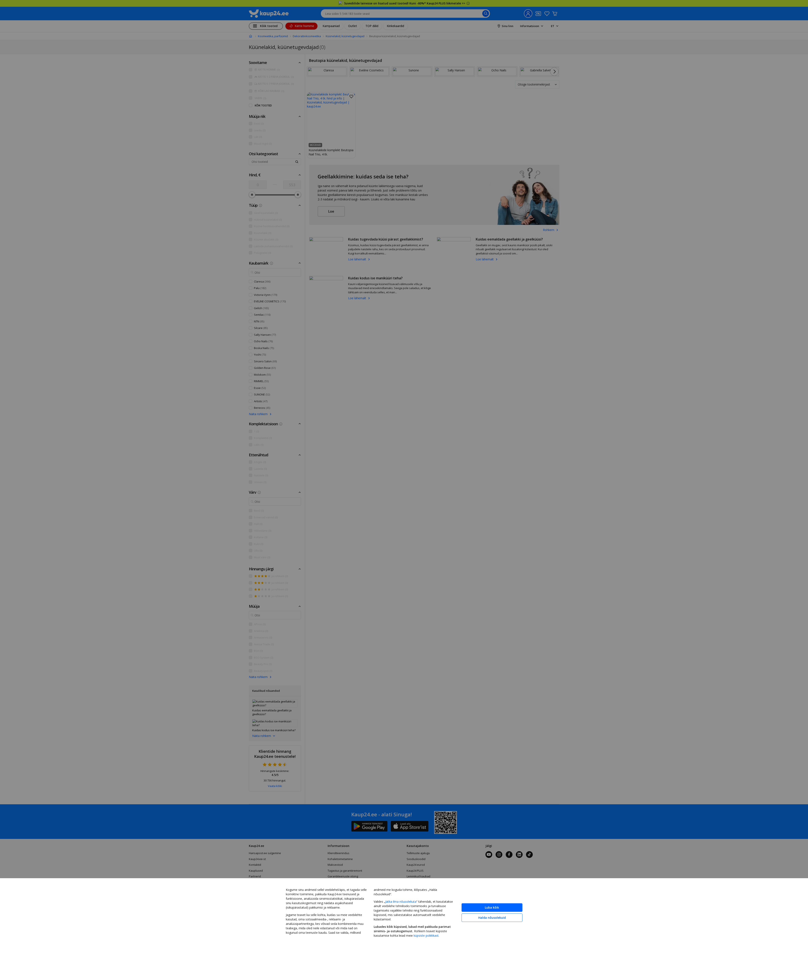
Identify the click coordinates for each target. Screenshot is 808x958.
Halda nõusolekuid (492, 918)
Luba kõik (492, 907)
